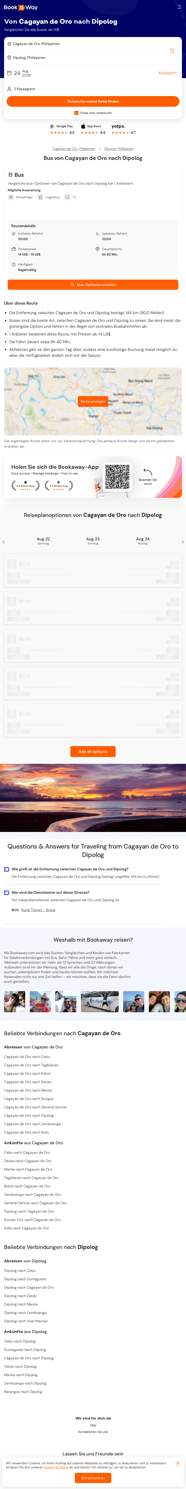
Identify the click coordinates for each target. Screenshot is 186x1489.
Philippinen (87, 149)
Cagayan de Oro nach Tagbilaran (31, 1065)
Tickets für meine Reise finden (93, 101)
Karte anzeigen (93, 401)
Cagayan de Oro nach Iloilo (26, 1132)
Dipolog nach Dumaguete (25, 1279)
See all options (93, 751)
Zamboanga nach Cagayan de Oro (32, 1194)
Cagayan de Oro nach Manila (28, 1090)
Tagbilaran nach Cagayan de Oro (31, 1177)
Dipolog (110, 149)
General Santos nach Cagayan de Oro (35, 1203)
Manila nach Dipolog (21, 1374)
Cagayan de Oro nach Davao (27, 1082)
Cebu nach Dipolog (20, 1341)
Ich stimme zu (93, 1478)
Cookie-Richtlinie (56, 1467)
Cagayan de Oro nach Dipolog (29, 1115)
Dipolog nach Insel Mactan (26, 1321)
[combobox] (93, 44)
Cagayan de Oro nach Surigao (29, 1098)
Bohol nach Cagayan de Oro (27, 1186)
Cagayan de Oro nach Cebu (27, 1056)
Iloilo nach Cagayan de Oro (26, 1228)
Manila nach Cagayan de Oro (28, 1169)
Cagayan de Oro (65, 149)
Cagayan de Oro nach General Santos (35, 1107)
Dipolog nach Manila (21, 1304)
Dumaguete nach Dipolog (25, 1349)
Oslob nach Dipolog (20, 1366)
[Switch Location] (172, 50)
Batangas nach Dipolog (23, 1391)
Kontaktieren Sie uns (93, 1432)
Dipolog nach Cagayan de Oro (29, 1211)
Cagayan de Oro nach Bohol (27, 1073)
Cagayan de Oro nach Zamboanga (32, 1124)
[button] (179, 7)
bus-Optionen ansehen (96, 284)
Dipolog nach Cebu (20, 1270)
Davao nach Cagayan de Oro (27, 1161)
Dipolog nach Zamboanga (25, 1312)
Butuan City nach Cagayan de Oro (32, 1219)
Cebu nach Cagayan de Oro (27, 1152)
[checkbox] (76, 113)
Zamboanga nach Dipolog (25, 1383)
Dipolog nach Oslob (20, 1295)
